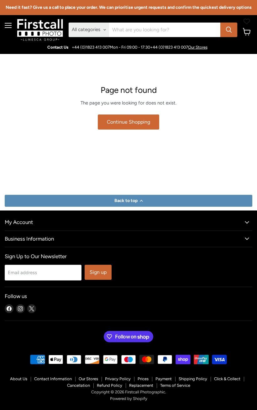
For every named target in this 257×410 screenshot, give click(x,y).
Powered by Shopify (128, 398)
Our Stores (197, 47)
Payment (163, 378)
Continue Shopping (128, 122)
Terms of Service (175, 385)
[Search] (228, 30)
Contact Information (53, 378)
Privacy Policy (118, 378)
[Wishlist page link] (247, 21)
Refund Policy (109, 385)
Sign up (98, 272)
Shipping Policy (193, 378)
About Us (18, 378)
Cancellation (78, 385)
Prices (143, 378)
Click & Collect (227, 378)
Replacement (141, 385)
